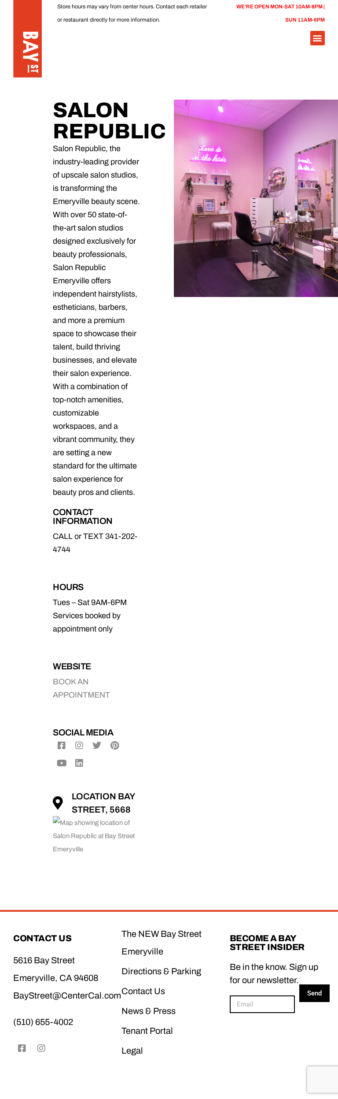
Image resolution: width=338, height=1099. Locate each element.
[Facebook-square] (61, 745)
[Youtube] (61, 763)
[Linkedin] (79, 763)
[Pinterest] (114, 745)
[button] (317, 38)
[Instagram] (79, 745)
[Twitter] (97, 745)
